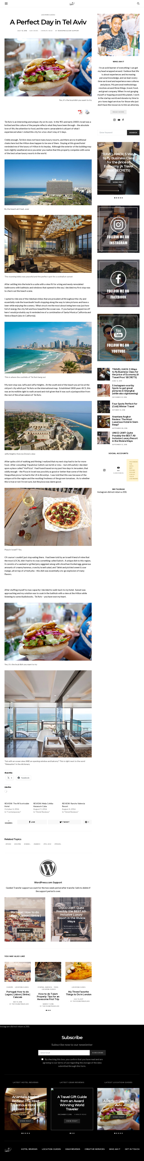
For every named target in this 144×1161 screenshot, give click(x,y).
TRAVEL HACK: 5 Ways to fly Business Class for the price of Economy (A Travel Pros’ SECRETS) (118, 162)
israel (27, 844)
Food (56, 987)
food (9, 844)
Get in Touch (132, 1149)
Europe (17, 907)
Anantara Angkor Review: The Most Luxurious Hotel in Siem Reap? (125, 420)
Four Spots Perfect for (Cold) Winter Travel (124, 405)
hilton (18, 844)
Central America (64, 903)
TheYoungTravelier (32, 924)
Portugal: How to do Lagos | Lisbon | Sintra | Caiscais (17, 994)
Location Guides (48, 15)
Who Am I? (114, 1149)
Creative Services (94, 1149)
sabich (37, 844)
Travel (58, 844)
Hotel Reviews (79, 903)
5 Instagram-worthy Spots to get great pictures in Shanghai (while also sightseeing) (125, 389)
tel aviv (48, 844)
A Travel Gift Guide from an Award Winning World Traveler (72, 1103)
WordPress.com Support (68, 31)
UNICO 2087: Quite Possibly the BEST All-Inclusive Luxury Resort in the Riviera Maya (125, 437)
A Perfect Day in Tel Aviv (118, 1103)
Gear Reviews (72, 1149)
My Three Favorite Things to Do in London (78, 993)
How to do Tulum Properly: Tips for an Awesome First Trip (48, 997)
